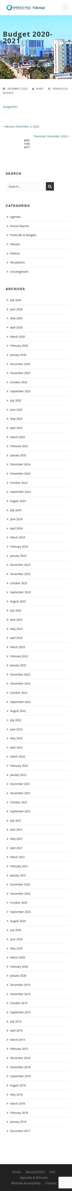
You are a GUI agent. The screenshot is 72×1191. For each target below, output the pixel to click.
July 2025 (15, 400)
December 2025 (20, 364)
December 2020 (20, 884)
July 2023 (15, 610)
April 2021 (16, 848)
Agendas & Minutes (34, 1177)
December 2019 (20, 985)
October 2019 (18, 1003)
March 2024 (17, 537)
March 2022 (17, 756)
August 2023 (18, 601)
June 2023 (16, 619)
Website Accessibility (26, 1183)
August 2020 (18, 921)
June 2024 (16, 519)
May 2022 (16, 738)
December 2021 (20, 784)
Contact (50, 1183)
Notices (15, 253)
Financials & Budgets (34, 58)
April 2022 (16, 747)
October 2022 (18, 692)
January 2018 (18, 1122)
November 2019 (20, 994)
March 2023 (17, 647)
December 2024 (20, 464)
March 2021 (17, 857)
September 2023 (20, 592)
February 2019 (19, 1048)
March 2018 (17, 1103)
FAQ (52, 1172)
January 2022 (18, 775)
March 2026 (17, 336)
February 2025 (19, 446)
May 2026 (16, 318)
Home (9, 58)
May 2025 (16, 418)
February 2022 (19, 765)
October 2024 (18, 482)
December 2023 (20, 565)
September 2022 (20, 702)
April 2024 (16, 528)
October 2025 (18, 382)
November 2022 (20, 683)
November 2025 (20, 373)
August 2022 (18, 711)
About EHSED (35, 1172)
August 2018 (18, 1085)
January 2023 (18, 665)
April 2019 (16, 1030)
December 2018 (20, 1058)
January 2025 (18, 455)
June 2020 (16, 939)
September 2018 (20, 1076)
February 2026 (19, 345)
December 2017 (20, 1131)
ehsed (40, 88)
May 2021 (16, 839)
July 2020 (15, 930)
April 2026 (16, 327)
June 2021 (16, 829)
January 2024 (18, 556)
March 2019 (17, 1039)
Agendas (15, 217)
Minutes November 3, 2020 (22, 126)
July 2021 (15, 820)
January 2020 (18, 975)
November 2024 (20, 473)
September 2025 (20, 391)
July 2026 (15, 300)
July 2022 (15, 720)
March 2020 (17, 957)
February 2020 (19, 966)
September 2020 (20, 912)
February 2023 (19, 656)
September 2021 (20, 811)
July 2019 (15, 1021)
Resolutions (17, 262)
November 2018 (20, 1067)
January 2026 (18, 355)
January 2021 (18, 875)
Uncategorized (19, 271)
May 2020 (16, 948)
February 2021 (19, 866)
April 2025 (16, 428)
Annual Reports (19, 226)
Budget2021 (10, 107)
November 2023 (20, 574)
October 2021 (18, 802)
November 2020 (20, 893)
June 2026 (16, 309)
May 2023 (16, 629)
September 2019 (20, 1012)
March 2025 (17, 437)
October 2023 (18, 583)
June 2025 (16, 409)
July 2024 (15, 510)
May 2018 (16, 1094)
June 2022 (16, 729)
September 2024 (20, 492)
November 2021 (20, 793)
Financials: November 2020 (50, 136)
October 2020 (18, 902)
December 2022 (20, 674)
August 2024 (18, 501)
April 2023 (16, 638)
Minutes (15, 244)
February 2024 (19, 546)
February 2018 (19, 1113)
